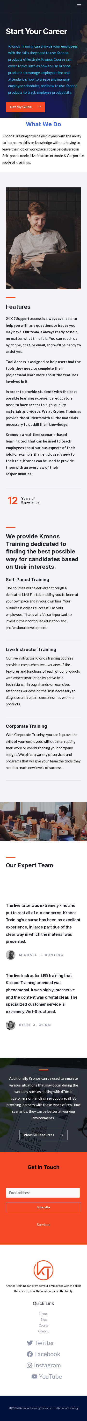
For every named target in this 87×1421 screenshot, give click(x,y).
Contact (43, 1331)
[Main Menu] (79, 6)
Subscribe (43, 1207)
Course (44, 1325)
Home (43, 1314)
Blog (44, 1319)
